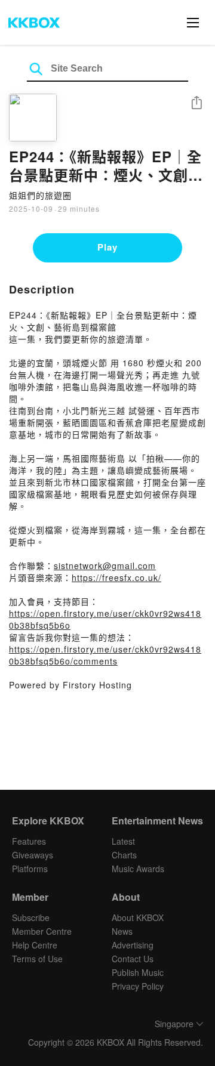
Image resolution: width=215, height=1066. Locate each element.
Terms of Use (37, 959)
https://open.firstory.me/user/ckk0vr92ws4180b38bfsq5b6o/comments (105, 655)
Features (29, 841)
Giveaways (32, 855)
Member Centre (42, 931)
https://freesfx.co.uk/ (116, 577)
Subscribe (31, 917)
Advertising (132, 945)
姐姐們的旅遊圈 (40, 195)
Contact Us (132, 959)
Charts (124, 855)
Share (196, 103)
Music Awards (138, 869)
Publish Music (138, 972)
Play (107, 247)
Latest (123, 841)
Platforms (30, 869)
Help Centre (34, 945)
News (122, 931)
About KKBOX (138, 917)
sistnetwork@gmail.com (105, 565)
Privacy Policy (138, 986)
